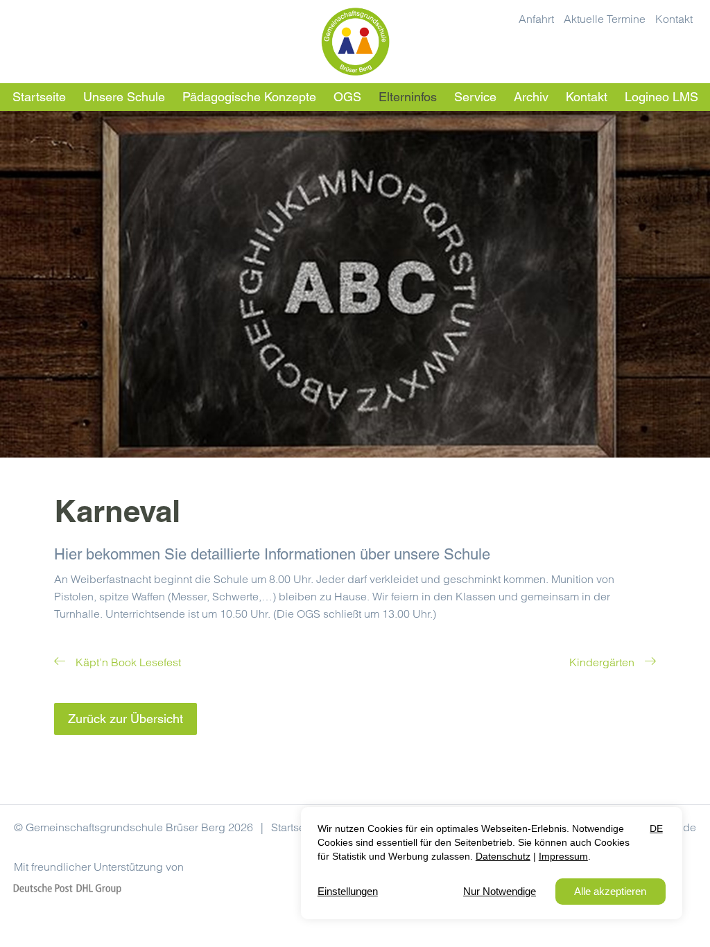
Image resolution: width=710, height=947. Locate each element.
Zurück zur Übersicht (125, 718)
